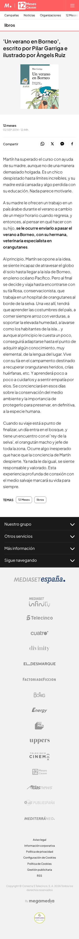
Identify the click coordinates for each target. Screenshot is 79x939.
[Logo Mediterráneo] (39, 818)
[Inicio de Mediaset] (8, 5)
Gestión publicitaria (39, 869)
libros (9, 25)
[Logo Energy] (39, 710)
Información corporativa (39, 845)
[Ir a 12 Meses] (27, 5)
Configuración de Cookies (39, 857)
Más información (19, 548)
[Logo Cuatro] (39, 633)
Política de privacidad (39, 851)
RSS (39, 875)
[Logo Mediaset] (39, 582)
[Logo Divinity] (39, 648)
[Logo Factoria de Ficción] (39, 679)
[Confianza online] (39, 922)
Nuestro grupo (17, 523)
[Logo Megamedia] (41, 901)
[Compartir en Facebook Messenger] (62, 144)
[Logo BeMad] (39, 725)
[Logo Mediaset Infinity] (39, 602)
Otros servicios (18, 536)
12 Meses (24, 499)
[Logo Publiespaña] (39, 802)
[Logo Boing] (39, 694)
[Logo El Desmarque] (40, 663)
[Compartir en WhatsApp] (42, 144)
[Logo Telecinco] (39, 617)
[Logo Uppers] (39, 741)
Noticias (29, 15)
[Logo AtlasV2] (39, 787)
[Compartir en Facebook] (72, 144)
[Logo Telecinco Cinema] (39, 756)
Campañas (11, 15)
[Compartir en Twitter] (52, 144)
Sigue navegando (20, 560)
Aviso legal (39, 839)
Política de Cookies (39, 863)
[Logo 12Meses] (39, 772)
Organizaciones (50, 15)
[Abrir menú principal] (72, 5)
